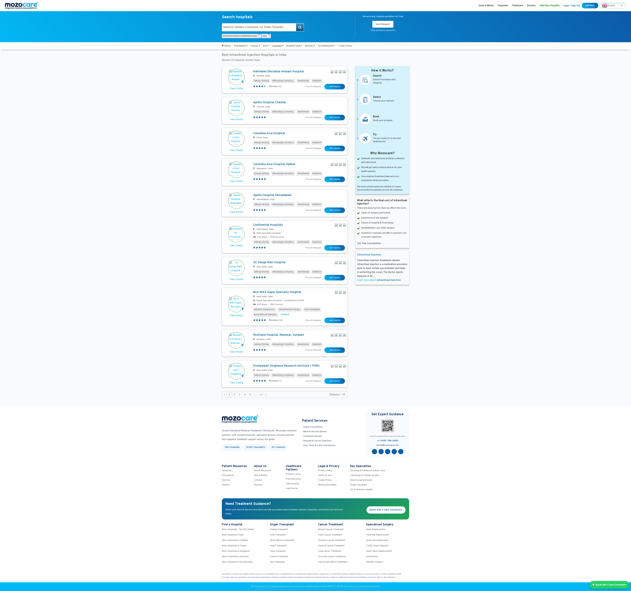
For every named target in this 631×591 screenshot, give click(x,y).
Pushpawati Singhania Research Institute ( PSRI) (286, 366)
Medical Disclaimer (327, 484)
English (611, 5)
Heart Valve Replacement (379, 551)
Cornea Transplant (279, 556)
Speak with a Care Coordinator (386, 509)
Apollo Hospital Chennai (269, 102)
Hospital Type (293, 46)
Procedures (240, 46)
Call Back (590, 5)
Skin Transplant (277, 562)
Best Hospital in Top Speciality (237, 562)
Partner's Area (293, 474)
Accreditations (326, 46)
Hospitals (503, 5)
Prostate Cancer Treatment (332, 556)
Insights (226, 484)
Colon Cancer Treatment (330, 534)
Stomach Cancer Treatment (331, 540)
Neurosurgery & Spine (361, 480)
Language (277, 46)
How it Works (486, 5)
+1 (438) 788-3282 (387, 440)
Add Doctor (292, 488)
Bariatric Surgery (374, 562)
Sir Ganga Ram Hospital (269, 262)
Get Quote (334, 86)
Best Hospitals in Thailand (235, 540)
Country (254, 46)
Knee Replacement (376, 529)
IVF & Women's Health (361, 489)
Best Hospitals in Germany (235, 556)
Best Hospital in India (232, 534)
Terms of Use (325, 475)
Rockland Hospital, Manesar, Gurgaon (278, 335)
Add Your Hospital (550, 5)
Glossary (258, 484)
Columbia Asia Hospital (269, 133)
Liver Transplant (278, 534)
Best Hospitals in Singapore (236, 551)
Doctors (531, 5)
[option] (263, 27)
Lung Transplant (278, 551)
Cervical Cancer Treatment (331, 545)
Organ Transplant (358, 484)
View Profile (236, 88)
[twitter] (381, 451)
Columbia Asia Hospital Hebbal (274, 164)
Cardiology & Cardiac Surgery (364, 475)
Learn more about (379, 280)
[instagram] (400, 451)
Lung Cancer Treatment (329, 551)
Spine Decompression (377, 540)
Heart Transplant (278, 545)
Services (309, 46)
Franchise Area (293, 479)
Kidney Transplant (279, 529)
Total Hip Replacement (377, 534)
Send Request (383, 24)
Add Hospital (292, 483)
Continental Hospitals (268, 225)
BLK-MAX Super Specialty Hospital (277, 292)
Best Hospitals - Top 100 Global (238, 529)
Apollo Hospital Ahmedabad (272, 195)
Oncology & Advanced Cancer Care (367, 470)
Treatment (517, 5)
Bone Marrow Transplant (282, 540)
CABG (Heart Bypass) (377, 545)
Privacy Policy (325, 470)
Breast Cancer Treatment (331, 529)
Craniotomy (372, 556)
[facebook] (374, 451)
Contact (258, 480)
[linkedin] (394, 451)
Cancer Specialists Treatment (333, 562)
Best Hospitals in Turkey (234, 545)
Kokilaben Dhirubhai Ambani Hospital (278, 71)
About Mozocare (262, 470)
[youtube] (387, 451)
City (265, 46)
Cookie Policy (325, 480)
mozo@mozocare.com (387, 445)
